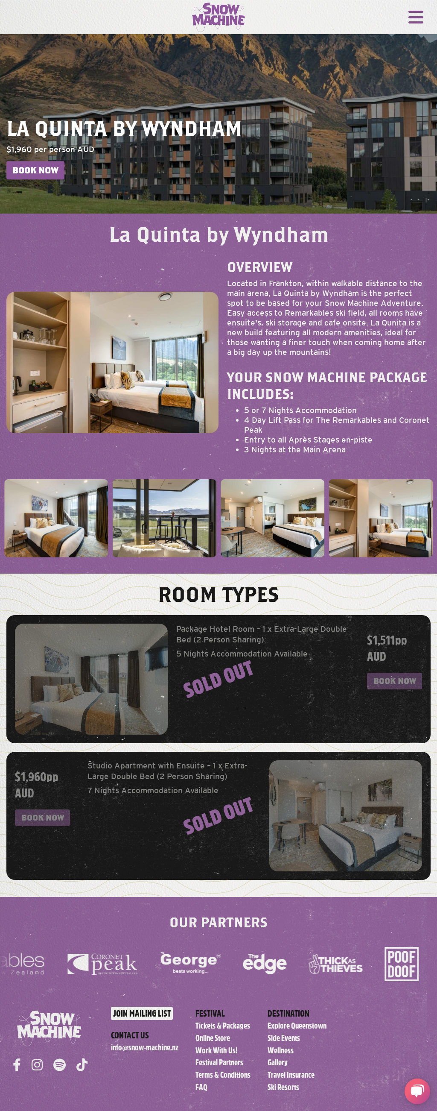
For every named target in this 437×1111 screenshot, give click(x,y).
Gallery (278, 1062)
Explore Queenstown (297, 1026)
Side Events (284, 1038)
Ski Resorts (283, 1087)
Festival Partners (219, 1062)
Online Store (212, 1038)
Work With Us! (216, 1051)
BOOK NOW (35, 170)
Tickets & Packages (222, 1026)
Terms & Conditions (223, 1075)
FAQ (201, 1087)
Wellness (281, 1051)
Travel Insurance (291, 1075)
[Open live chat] (417, 1091)
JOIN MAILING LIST (142, 1013)
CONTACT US (130, 1035)
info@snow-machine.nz (144, 1048)
